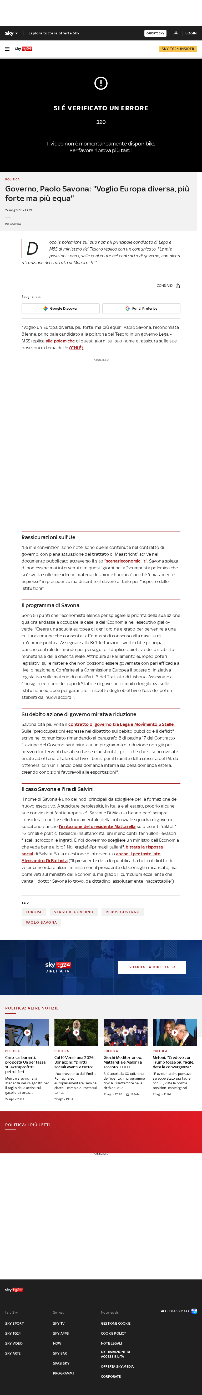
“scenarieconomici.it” (125, 561)
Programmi (63, 1373)
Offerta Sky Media (117, 1366)
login (191, 33)
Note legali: (110, 1312)
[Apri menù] (7, 48)
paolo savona (41, 922)
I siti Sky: (11, 1312)
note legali (111, 1343)
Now (57, 1343)
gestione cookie (115, 1323)
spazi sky (61, 1363)
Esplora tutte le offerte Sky (54, 33)
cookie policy (113, 1333)
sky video (14, 1343)
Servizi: (58, 1312)
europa (34, 912)
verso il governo (74, 912)
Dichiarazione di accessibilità (115, 1354)
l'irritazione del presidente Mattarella (97, 826)
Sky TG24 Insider (178, 49)
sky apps (61, 1333)
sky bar (60, 1353)
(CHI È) (76, 347)
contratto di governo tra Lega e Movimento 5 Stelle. (121, 724)
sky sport (14, 1323)
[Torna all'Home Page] (23, 48)
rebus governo (123, 912)
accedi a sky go (175, 1311)
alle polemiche (60, 340)
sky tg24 (13, 1333)
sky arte (13, 1353)
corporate (111, 1376)
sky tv (58, 1323)
